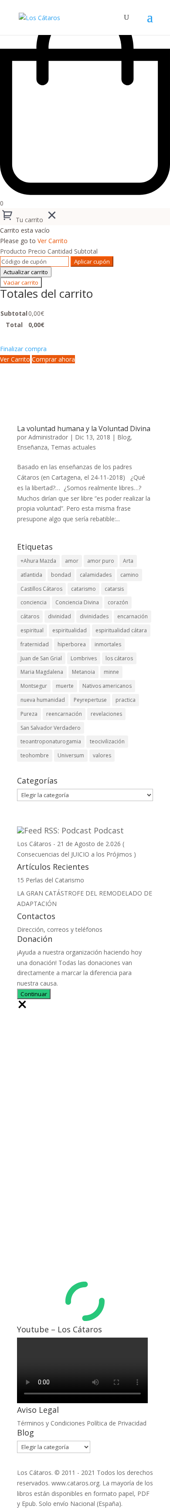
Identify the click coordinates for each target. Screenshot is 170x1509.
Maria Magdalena (41, 672)
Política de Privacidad (116, 1423)
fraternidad (34, 644)
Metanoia (83, 672)
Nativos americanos (107, 686)
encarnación (132, 616)
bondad (61, 575)
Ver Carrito (52, 241)
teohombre (34, 755)
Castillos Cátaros (41, 588)
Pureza (28, 714)
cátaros (29, 616)
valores (102, 755)
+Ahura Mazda (38, 561)
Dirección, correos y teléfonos (59, 929)
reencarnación (64, 714)
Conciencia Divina (77, 602)
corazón (118, 602)
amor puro (100, 561)
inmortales (108, 644)
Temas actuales (73, 447)
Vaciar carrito (20, 282)
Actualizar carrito (25, 272)
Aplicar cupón (92, 261)
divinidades (94, 616)
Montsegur (33, 686)
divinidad (59, 616)
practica (126, 700)
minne (111, 672)
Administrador (48, 437)
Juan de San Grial (41, 658)
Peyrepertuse (90, 700)
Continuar (33, 994)
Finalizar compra (23, 349)
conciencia (33, 602)
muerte (65, 686)
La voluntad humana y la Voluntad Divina (83, 428)
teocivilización (107, 741)
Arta (128, 561)
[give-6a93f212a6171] (22, 1007)
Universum (71, 755)
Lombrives (84, 658)
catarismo (83, 588)
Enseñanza (32, 447)
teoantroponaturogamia (50, 741)
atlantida (31, 575)
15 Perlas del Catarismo (50, 880)
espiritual (32, 630)
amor (71, 561)
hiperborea (72, 644)
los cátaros (119, 658)
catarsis (114, 588)
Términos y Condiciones (51, 1423)
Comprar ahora (53, 359)
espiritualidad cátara (121, 630)
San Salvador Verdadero (50, 728)
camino (129, 575)
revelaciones (106, 714)
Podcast (109, 830)
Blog (123, 437)
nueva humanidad (42, 700)
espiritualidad (69, 630)
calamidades (96, 575)
